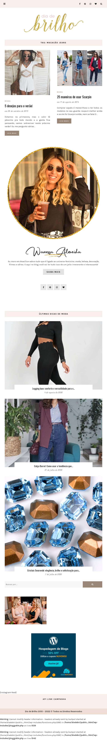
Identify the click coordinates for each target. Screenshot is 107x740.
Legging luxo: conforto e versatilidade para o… (53, 388)
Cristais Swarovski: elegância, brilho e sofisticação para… (53, 570)
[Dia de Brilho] (53, 23)
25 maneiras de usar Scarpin (74, 96)
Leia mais (12, 133)
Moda (8, 101)
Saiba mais (53, 272)
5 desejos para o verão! (19, 105)
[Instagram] (89, 4)
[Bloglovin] (95, 4)
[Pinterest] (84, 4)
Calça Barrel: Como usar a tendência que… (53, 466)
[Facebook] (78, 4)
